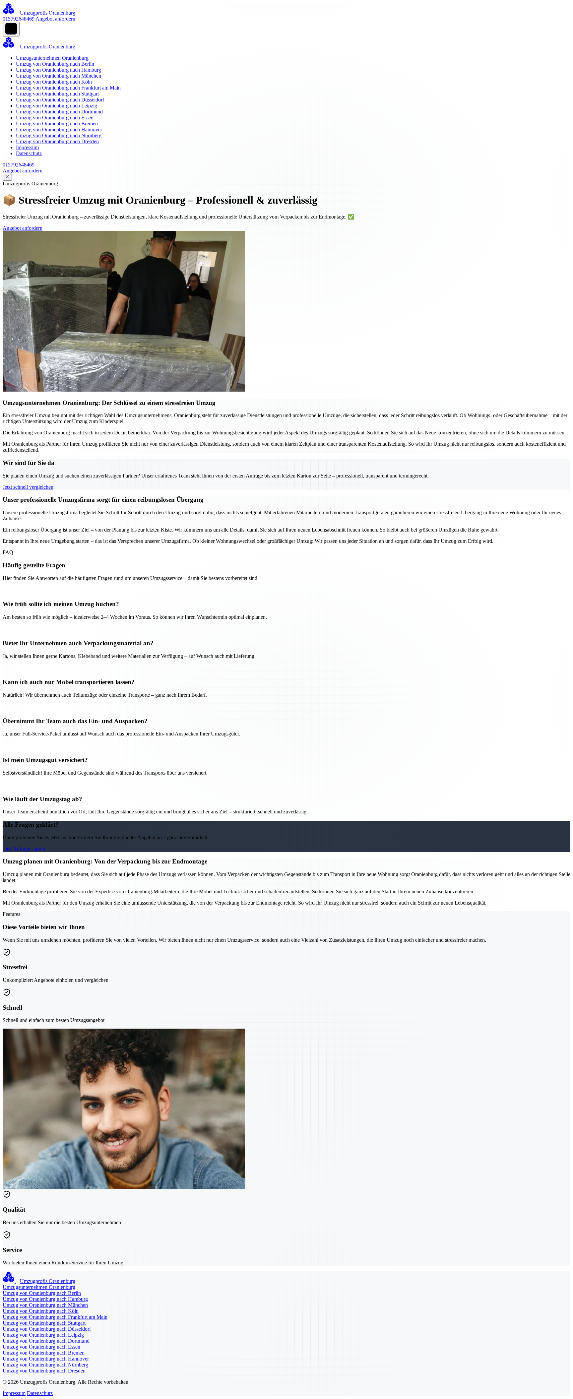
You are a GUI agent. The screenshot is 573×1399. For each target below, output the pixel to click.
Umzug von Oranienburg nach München (58, 76)
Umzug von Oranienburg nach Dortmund (59, 111)
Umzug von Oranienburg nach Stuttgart (57, 93)
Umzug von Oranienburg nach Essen (55, 117)
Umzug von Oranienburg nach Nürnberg (58, 135)
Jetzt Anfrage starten (24, 849)
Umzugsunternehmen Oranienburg (52, 58)
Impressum (27, 147)
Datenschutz (29, 153)
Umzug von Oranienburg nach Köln (54, 82)
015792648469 (18, 19)
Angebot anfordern (55, 19)
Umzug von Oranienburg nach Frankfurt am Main (68, 88)
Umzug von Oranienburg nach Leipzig (56, 105)
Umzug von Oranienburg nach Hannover (59, 129)
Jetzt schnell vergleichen (28, 487)
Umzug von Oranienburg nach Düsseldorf (60, 99)
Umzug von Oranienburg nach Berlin (55, 64)
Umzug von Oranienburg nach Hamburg (58, 70)
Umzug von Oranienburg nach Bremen (57, 123)
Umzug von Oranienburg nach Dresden (57, 141)
